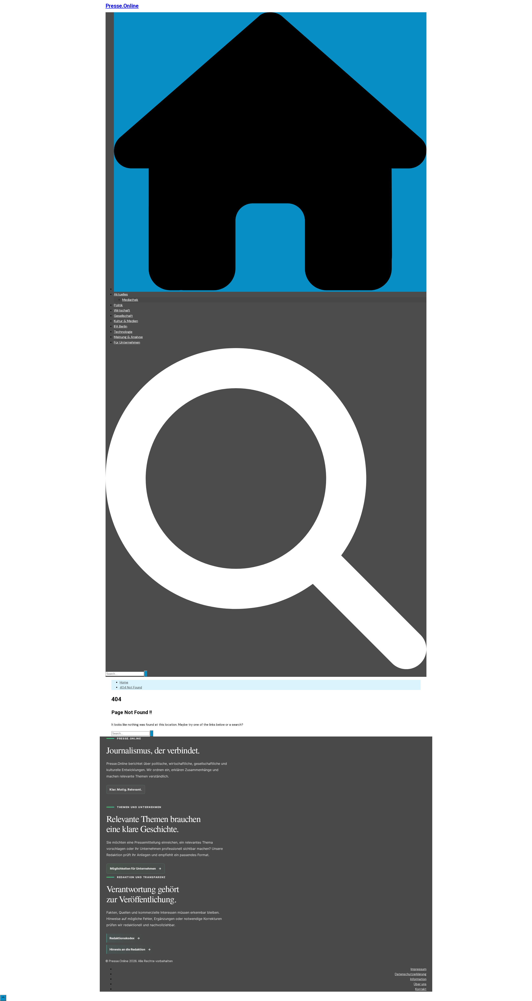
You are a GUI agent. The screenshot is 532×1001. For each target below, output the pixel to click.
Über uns (420, 984)
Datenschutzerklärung (410, 974)
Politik (118, 305)
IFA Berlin (120, 326)
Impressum (418, 969)
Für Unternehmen (127, 342)
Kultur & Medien (126, 321)
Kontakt (420, 989)
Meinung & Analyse (128, 337)
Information (418, 979)
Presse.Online (122, 6)
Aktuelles (121, 294)
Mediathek (130, 300)
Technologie (123, 332)
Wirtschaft (122, 310)
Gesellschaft (123, 316)
